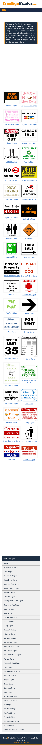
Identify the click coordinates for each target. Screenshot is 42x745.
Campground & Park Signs (13, 601)
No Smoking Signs (11, 180)
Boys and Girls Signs (29, 106)
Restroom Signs (11, 238)
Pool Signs (29, 404)
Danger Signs (12, 143)
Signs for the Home (12, 385)
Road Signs (29, 238)
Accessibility (21, 740)
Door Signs (12, 332)
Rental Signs (29, 332)
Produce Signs (11, 422)
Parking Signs (12, 294)
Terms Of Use (22, 738)
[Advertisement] (21, 67)
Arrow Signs (29, 313)
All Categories (9, 725)
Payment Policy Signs (29, 124)
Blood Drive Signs (29, 295)
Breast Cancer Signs (11, 124)
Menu (4, 10)
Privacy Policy (33, 738)
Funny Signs (29, 422)
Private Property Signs (29, 181)
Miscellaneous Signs (29, 441)
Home (6, 563)
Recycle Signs (29, 162)
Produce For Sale (10, 675)
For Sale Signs (11, 106)
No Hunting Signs (29, 219)
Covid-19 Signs (29, 460)
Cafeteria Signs (11, 162)
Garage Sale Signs (29, 143)
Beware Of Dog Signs (29, 276)
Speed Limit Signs (11, 359)
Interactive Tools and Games (14, 730)
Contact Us (12, 738)
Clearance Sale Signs (11, 605)
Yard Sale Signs (29, 257)
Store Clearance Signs (11, 441)
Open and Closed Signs (12, 655)
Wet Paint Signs (11, 313)
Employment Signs (11, 199)
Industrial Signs (11, 257)
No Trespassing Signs (12, 276)
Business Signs (29, 359)
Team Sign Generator (11, 567)
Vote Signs (11, 459)
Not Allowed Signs (29, 199)
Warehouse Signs (11, 404)
